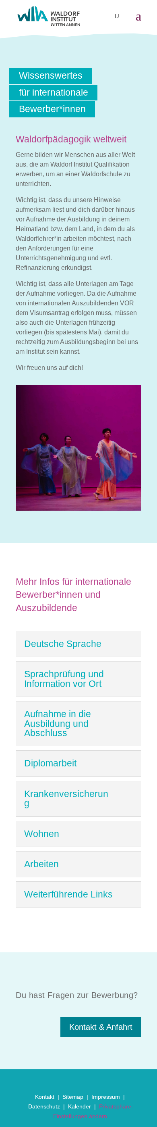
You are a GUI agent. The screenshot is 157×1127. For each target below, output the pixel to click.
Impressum (105, 1097)
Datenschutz (44, 1106)
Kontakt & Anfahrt (100, 1027)
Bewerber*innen (52, 109)
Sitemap (72, 1097)
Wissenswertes (51, 75)
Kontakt (44, 1097)
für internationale (53, 92)
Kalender (79, 1106)
